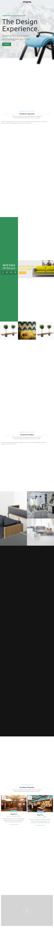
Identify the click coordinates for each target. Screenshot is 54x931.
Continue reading (14, 824)
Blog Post (14, 814)
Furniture (13, 811)
